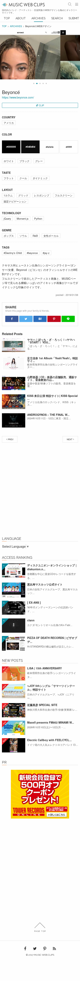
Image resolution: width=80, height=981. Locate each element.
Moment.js (23, 218)
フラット (9, 178)
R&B (35, 236)
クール (23, 178)
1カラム (8, 195)
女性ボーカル (51, 236)
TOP (7, 18)
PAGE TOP (40, 931)
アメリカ (9, 123)
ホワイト (9, 161)
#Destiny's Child (13, 253)
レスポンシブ (41, 195)
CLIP (41, 105)
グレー (39, 161)
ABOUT (21, 18)
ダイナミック (40, 178)
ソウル (23, 236)
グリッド (23, 195)
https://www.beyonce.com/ (18, 97)
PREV (10, 439)
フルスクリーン (63, 195)
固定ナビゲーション (15, 201)
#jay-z (46, 253)
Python (38, 218)
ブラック (24, 161)
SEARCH (57, 18)
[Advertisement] (40, 490)
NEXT (69, 439)
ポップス (9, 236)
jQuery (7, 218)
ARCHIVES (38, 18)
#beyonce (32, 253)
